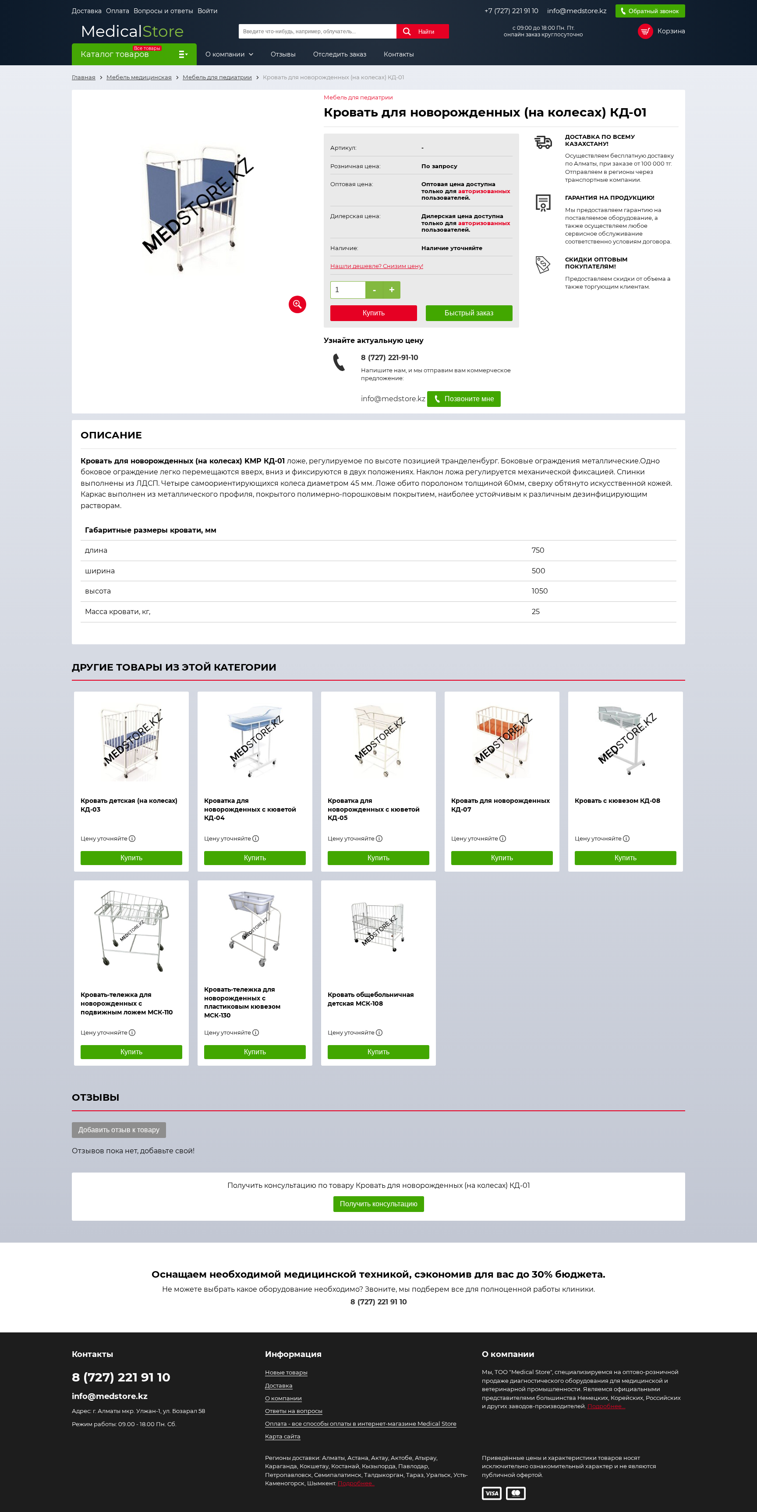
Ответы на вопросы (293, 1410)
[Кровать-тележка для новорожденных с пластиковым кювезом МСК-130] (255, 928)
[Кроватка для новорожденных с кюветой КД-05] (378, 740)
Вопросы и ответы (163, 11)
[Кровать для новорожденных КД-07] (502, 740)
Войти (208, 11)
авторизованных (484, 190)
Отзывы (283, 54)
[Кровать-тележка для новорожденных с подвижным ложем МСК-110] (131, 931)
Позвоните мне (469, 399)
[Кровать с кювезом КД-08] (625, 740)
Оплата (117, 11)
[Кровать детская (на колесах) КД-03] (131, 740)
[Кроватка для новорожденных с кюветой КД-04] (255, 740)
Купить (374, 313)
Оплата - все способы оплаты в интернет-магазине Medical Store (360, 1423)
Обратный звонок (654, 10)
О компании (226, 54)
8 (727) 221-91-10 (389, 357)
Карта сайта (283, 1436)
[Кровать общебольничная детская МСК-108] (378, 931)
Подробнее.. (356, 1483)
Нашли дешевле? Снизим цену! (376, 266)
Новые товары (286, 1372)
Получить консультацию (378, 1204)
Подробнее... (606, 1406)
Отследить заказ (339, 54)
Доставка (87, 11)
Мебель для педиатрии (358, 97)
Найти (426, 31)
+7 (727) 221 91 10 (511, 11)
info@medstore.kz (577, 11)
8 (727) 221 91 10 (378, 1302)
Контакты (399, 54)
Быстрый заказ (469, 313)
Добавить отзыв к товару (118, 1130)
